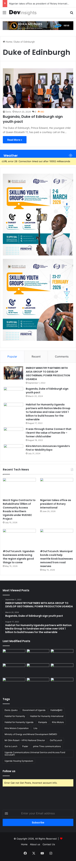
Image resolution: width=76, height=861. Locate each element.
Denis (8, 111)
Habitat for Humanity (15, 716)
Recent (36, 356)
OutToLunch (56, 740)
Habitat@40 (56, 710)
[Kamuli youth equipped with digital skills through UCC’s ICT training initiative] (38, 684)
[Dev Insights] (23, 12)
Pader (25, 746)
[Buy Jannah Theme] (38, 25)
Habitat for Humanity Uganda (19, 722)
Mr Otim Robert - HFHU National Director (25, 740)
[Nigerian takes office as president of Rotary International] (56, 487)
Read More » (14, 139)
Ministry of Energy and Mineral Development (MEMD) (31, 734)
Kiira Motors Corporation (17, 728)
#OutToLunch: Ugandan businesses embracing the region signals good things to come (18, 556)
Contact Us (49, 844)
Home (8, 41)
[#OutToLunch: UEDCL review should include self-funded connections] (62, 669)
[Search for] (71, 14)
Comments (62, 356)
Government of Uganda (33, 710)
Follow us (9, 771)
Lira (35, 728)
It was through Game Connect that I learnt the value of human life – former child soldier (48, 432)
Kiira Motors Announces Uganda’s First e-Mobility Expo (48, 448)
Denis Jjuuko (11, 710)
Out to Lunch (11, 746)
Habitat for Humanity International (46, 716)
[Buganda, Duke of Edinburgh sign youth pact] (13, 393)
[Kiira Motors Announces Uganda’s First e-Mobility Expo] (13, 451)
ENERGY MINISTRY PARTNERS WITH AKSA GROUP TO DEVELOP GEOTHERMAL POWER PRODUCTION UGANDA (48, 373)
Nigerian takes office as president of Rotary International (40, 3)
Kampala (42, 722)
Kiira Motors (58, 722)
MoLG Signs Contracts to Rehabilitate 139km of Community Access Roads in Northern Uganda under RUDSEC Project (19, 509)
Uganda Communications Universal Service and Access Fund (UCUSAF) (35, 753)
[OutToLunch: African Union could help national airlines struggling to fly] (62, 684)
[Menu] (4, 14)
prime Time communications (47, 746)
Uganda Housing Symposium (19, 761)
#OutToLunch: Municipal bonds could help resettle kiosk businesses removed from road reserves (56, 558)
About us (35, 844)
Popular (12, 356)
